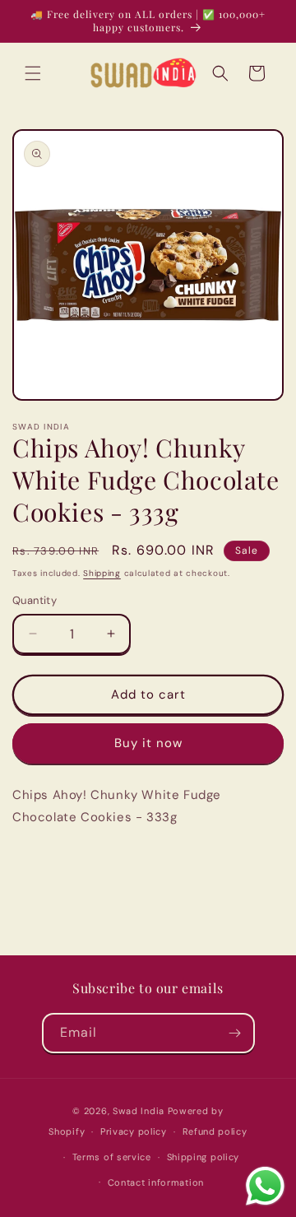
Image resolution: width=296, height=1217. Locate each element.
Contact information (156, 1182)
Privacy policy (133, 1131)
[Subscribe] (235, 1033)
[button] (33, 73)
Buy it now (148, 743)
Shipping (102, 573)
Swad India (138, 1111)
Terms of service (111, 1157)
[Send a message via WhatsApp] (265, 1186)
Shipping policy (203, 1157)
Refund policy (215, 1131)
